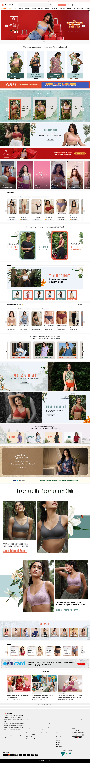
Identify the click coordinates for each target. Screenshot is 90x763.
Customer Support (45, 731)
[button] (50, 5)
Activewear (28, 721)
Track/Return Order (55, 1)
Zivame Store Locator (61, 729)
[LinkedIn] (83, 734)
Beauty (27, 731)
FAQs (57, 744)
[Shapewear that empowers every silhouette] (45, 278)
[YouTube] (81, 734)
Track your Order (45, 725)
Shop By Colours (60, 727)
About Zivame (59, 715)
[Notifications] (69, 5)
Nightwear (28, 719)
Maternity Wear (29, 729)
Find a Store (59, 746)
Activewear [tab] (36, 197)
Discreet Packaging (45, 727)
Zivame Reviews (60, 736)
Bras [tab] (14, 197)
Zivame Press (59, 731)
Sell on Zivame (76, 1)
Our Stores (69, 1)
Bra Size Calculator (60, 721)
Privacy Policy (44, 719)
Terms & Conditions (45, 721)
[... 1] (15, 437)
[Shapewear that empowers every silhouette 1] (17, 295)
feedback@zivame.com (80, 731)
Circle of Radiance (60, 738)
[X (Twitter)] (74, 734)
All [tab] (8, 197)
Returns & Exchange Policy (47, 723)
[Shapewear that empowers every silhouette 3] (39, 295)
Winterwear (28, 727)
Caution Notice (44, 732)
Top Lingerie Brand (30, 738)
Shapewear (28, 725)
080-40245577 (78, 727)
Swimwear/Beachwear (31, 736)
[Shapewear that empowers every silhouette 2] (28, 295)
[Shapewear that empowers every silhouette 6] (72, 295)
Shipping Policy (44, 717)
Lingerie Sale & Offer (31, 734)
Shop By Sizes (59, 725)
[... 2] (34, 437)
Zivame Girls (29, 732)
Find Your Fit (59, 719)
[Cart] (77, 5)
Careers (58, 740)
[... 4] (73, 437)
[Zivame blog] (79, 734)
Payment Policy (44, 729)
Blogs (48, 1)
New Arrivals (29, 715)
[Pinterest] (77, 734)
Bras (27, 717)
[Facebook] (72, 735)
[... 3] (53, 437)
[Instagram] (76, 734)
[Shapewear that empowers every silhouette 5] (61, 295)
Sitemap (58, 742)
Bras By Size (59, 723)
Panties (28, 723)
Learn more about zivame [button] (44, 704)
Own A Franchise (60, 734)
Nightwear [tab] (27, 197)
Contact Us (62, 1)
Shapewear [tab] (44, 197)
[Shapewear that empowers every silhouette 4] (50, 295)
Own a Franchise (83, 1)
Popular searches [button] (44, 707)
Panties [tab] (20, 197)
